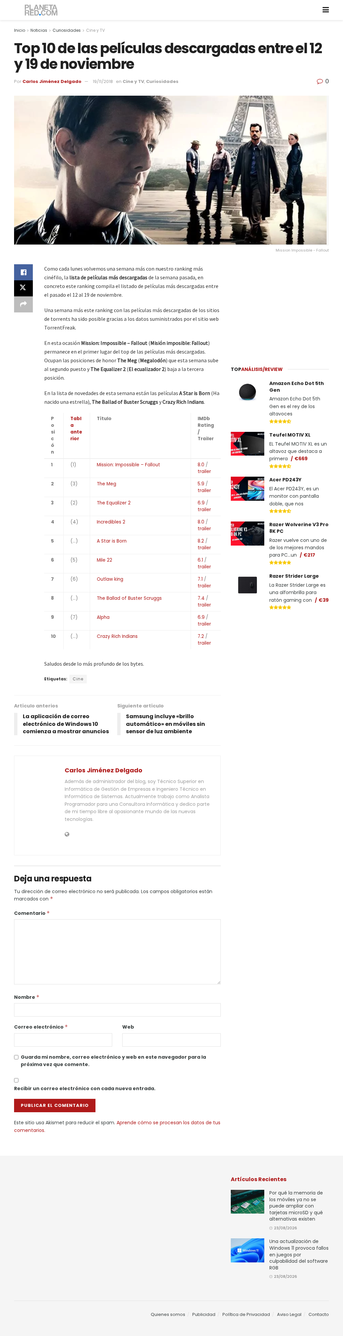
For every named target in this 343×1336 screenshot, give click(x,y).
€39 (324, 600)
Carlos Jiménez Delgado (51, 81)
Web (128, 1027)
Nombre (27, 997)
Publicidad (203, 1314)
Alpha (103, 617)
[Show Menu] (326, 10)
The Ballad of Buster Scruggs (129, 598)
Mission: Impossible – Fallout (128, 465)
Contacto (318, 1314)
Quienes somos (168, 1314)
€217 (309, 555)
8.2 (201, 541)
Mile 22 (104, 560)
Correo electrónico (41, 1027)
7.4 (201, 598)
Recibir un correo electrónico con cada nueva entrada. (84, 1088)
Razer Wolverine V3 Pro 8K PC (299, 528)
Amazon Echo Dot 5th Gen (296, 386)
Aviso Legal (289, 1314)
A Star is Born (112, 541)
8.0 (201, 465)
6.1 (200, 560)
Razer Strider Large (294, 576)
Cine (78, 679)
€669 (300, 458)
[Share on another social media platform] (23, 304)
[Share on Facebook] (23, 272)
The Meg (106, 484)
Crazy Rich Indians (117, 636)
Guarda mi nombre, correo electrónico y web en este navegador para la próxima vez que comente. (113, 1061)
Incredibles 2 (111, 522)
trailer (204, 471)
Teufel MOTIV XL (290, 435)
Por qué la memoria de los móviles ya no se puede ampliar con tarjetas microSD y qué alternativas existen (296, 1205)
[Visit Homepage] (41, 10)
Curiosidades (67, 30)
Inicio (19, 30)
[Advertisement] (281, 306)
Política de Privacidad (246, 1314)
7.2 (201, 636)
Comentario (32, 913)
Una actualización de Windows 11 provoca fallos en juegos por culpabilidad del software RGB (299, 1254)
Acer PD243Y (285, 479)
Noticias (38, 30)
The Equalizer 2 (114, 503)
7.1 (200, 579)
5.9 (201, 484)
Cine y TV (95, 30)
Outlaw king (110, 579)
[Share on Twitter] (23, 288)
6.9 (201, 503)
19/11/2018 (103, 81)
